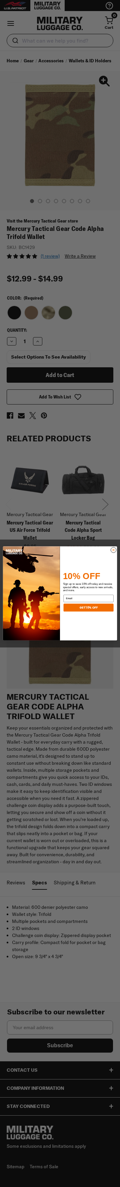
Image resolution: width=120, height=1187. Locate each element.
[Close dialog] (113, 550)
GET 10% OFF (88, 608)
